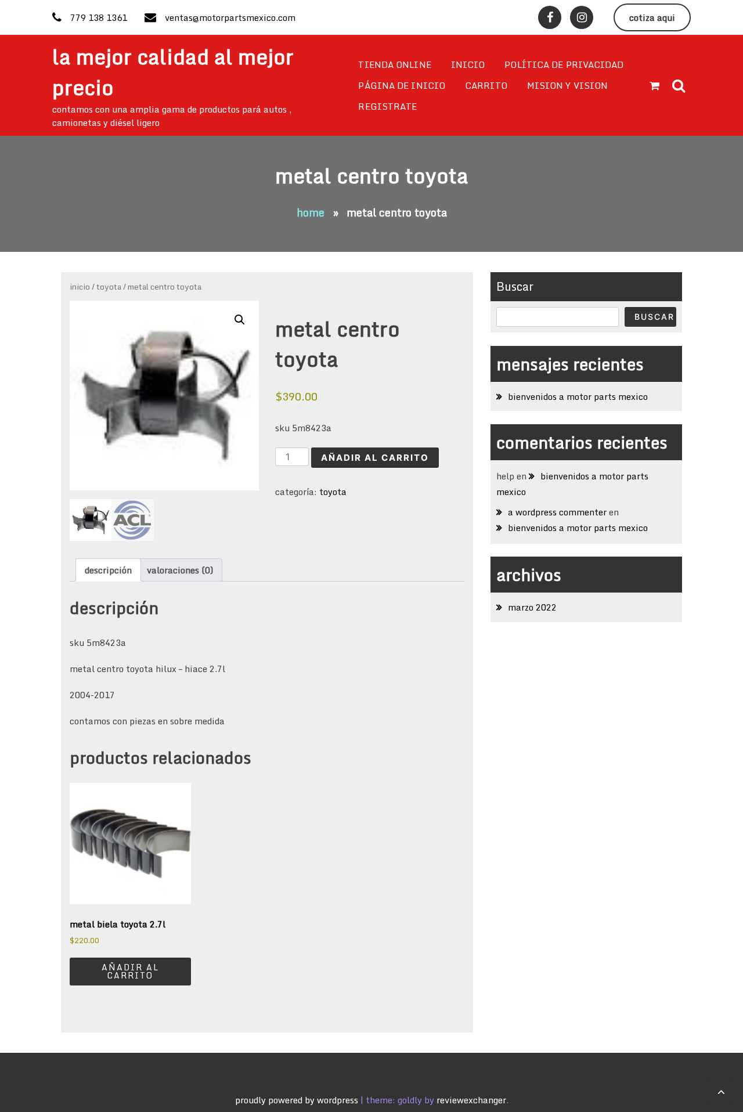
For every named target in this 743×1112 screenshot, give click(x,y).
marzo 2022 (532, 607)
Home (310, 212)
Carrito (486, 85)
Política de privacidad (563, 64)
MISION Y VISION (567, 85)
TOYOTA (108, 286)
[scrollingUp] (721, 1091)
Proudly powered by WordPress (297, 1100)
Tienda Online (394, 64)
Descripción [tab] (108, 570)
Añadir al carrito (375, 457)
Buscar (514, 286)
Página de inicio (401, 85)
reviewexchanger (471, 1100)
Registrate (387, 106)
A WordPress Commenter (557, 512)
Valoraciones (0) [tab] (180, 570)
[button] (239, 319)
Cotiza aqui (652, 17)
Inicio (468, 64)
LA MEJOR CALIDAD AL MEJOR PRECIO (173, 72)
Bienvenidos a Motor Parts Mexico (578, 396)
